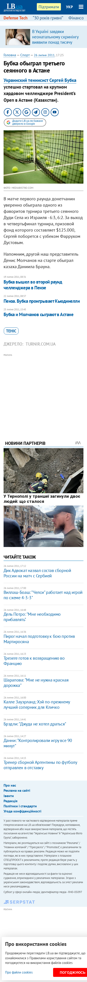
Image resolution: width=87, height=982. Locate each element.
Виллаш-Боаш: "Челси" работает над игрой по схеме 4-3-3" (43, 595)
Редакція (10, 801)
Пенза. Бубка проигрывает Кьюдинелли (42, 301)
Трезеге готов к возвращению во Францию (34, 660)
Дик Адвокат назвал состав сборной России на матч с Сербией (37, 573)
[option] (44, 37)
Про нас (10, 785)
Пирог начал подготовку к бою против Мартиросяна (39, 638)
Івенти (9, 795)
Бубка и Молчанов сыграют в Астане (39, 314)
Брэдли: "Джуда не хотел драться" (35, 724)
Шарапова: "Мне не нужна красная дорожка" (36, 682)
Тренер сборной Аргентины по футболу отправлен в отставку (40, 765)
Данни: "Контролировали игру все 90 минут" (38, 743)
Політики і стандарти (20, 806)
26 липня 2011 (44, 55)
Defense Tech (15, 18)
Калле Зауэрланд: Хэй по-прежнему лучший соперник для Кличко (37, 704)
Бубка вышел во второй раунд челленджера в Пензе (33, 285)
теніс (11, 331)
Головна (10, 55)
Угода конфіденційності (22, 811)
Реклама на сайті (17, 790)
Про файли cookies (19, 972)
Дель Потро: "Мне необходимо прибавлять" (32, 616)
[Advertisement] (44, 391)
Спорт (25, 55)
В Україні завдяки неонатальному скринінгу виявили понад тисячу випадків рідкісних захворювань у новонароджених (55, 45)
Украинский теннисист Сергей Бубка (40, 80)
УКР (69, 6)
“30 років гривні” (48, 18)
